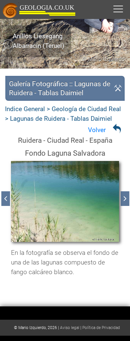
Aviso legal (69, 327)
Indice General (25, 109)
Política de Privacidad (101, 327)
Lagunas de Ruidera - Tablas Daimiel (61, 118)
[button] (125, 9)
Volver (97, 130)
